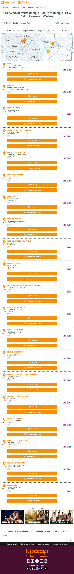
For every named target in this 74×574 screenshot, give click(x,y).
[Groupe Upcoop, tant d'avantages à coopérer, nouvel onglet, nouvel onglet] (37, 553)
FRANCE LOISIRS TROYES (16, 352)
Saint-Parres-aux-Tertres (42, 7)
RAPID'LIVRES (12, 485)
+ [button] (70, 36)
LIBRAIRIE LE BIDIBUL (15, 418)
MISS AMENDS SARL (14, 219)
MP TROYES (11, 197)
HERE (71, 60)
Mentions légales (43, 544)
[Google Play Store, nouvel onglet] (42, 568)
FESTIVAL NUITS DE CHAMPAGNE (19, 241)
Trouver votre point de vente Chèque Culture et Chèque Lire (18, 7)
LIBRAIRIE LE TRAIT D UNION (17, 396)
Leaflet (62, 60)
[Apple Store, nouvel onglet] (31, 568)
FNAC (9, 63)
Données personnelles (60, 544)
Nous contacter (12, 544)
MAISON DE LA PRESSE (15, 174)
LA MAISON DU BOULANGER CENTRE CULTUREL (24, 285)
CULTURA (10, 86)
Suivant (42, 508)
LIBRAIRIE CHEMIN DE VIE (16, 152)
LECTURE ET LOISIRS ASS (16, 308)
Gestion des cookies (27, 544)
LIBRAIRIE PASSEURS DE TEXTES (19, 130)
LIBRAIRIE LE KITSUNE (15, 330)
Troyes (4, 535)
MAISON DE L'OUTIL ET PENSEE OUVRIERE (22, 374)
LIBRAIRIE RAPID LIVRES (16, 463)
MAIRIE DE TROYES (14, 263)
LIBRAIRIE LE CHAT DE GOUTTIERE (19, 441)
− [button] (70, 38)
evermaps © (70, 540)
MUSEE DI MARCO (13, 108)
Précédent (32, 508)
